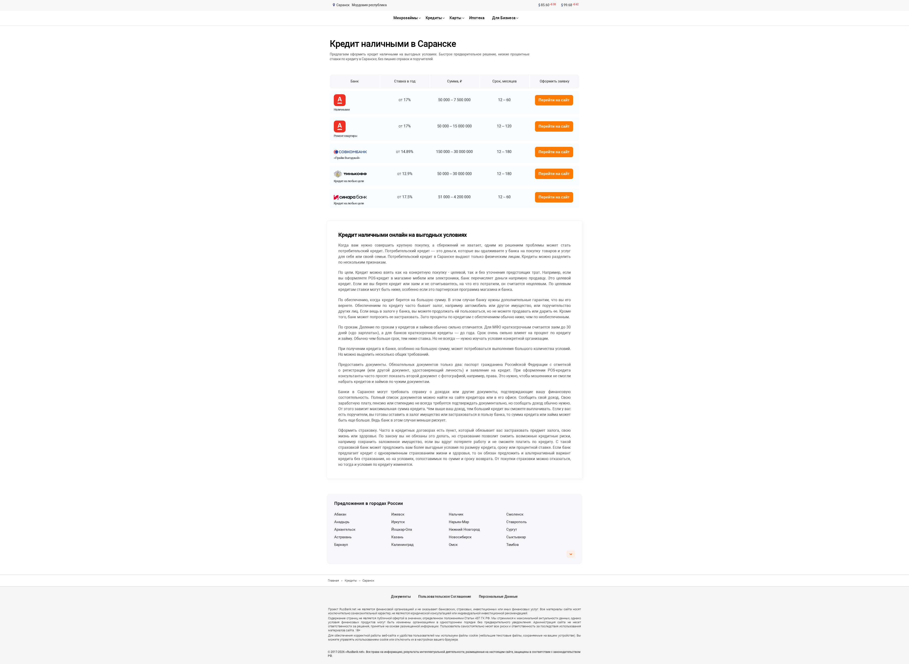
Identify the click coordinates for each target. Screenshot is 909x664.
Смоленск (514, 514)
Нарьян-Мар (459, 522)
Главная (333, 580)
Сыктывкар (516, 537)
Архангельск (344, 529)
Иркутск (398, 522)
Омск (453, 545)
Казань (397, 537)
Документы (401, 596)
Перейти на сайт (554, 100)
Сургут (511, 529)
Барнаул (341, 545)
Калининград (402, 545)
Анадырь (341, 522)
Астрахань (343, 537)
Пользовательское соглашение (444, 596)
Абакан (340, 514)
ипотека (477, 18)
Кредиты (351, 580)
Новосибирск (460, 537)
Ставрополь (516, 522)
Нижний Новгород (464, 529)
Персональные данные (498, 596)
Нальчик (456, 514)
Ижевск (397, 514)
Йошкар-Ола (401, 529)
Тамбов (512, 545)
